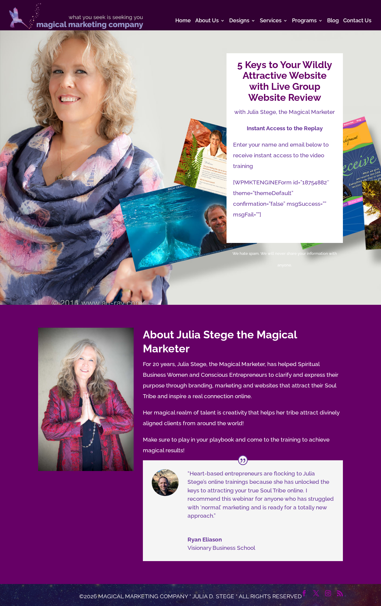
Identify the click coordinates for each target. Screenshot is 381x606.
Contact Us (357, 20)
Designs (239, 20)
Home (183, 20)
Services (271, 20)
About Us (207, 20)
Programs (304, 20)
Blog (333, 20)
